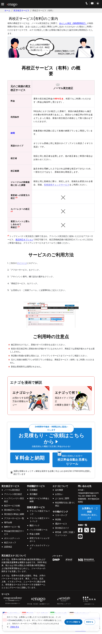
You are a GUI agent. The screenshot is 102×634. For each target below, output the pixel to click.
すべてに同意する (73, 622)
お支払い (59, 494)
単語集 (58, 519)
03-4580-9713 (89, 495)
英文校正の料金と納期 (14, 514)
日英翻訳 (34, 489)
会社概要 (59, 489)
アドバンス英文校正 (13, 494)
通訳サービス (61, 523)
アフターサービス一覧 (14, 518)
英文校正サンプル (12, 509)
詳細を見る (14, 627)
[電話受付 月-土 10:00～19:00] (86, 3)
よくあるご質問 (62, 498)
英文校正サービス (21, 10)
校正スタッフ (10, 542)
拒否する (89, 622)
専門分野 (8, 522)
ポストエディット (12, 538)
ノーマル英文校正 (12, 489)
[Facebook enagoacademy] (81, 529)
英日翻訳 (34, 494)
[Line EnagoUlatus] (94, 529)
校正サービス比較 (12, 505)
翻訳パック (35, 525)
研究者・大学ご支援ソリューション (65, 534)
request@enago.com (88, 492)
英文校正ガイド (62, 528)
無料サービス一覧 (12, 526)
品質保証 (8, 546)
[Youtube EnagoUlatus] (81, 535)
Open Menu (2, 4)
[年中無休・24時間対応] (92, 3)
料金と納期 (35, 534)
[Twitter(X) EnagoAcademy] (87, 529)
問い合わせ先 (84, 486)
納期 (13, 133)
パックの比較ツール (39, 529)
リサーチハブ (61, 515)
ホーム (7, 10)
